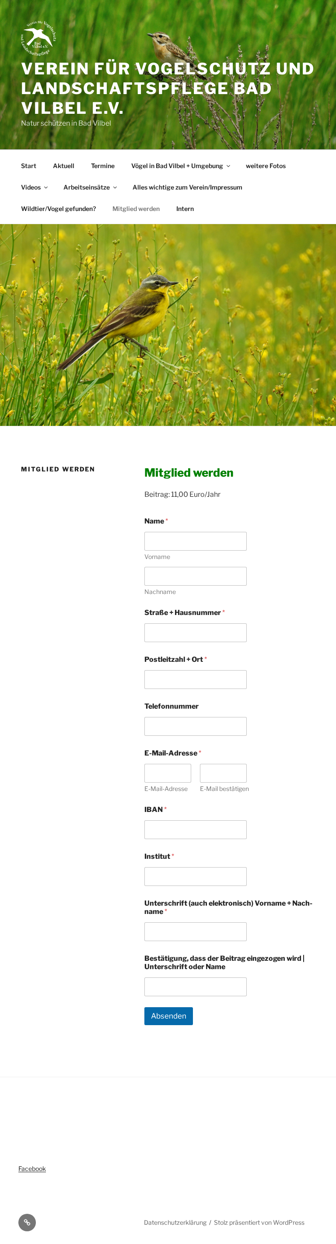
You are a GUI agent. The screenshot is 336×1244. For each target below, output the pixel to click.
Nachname (160, 591)
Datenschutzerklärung (175, 1222)
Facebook (32, 1168)
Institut (159, 856)
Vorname (157, 556)
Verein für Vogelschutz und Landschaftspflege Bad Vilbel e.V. (168, 88)
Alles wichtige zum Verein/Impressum (187, 187)
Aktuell (63, 165)
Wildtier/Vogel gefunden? (58, 208)
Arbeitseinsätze (86, 187)
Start (28, 165)
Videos (31, 187)
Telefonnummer (171, 706)
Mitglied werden (136, 208)
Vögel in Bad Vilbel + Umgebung (177, 165)
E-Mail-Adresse (166, 788)
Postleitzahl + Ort (175, 659)
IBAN (155, 809)
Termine (103, 165)
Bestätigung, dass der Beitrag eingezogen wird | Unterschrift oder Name (224, 962)
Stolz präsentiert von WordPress (259, 1222)
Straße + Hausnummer (184, 612)
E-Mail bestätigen (224, 788)
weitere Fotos (266, 165)
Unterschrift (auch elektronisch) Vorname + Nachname (228, 907)
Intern (185, 208)
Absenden (168, 1016)
